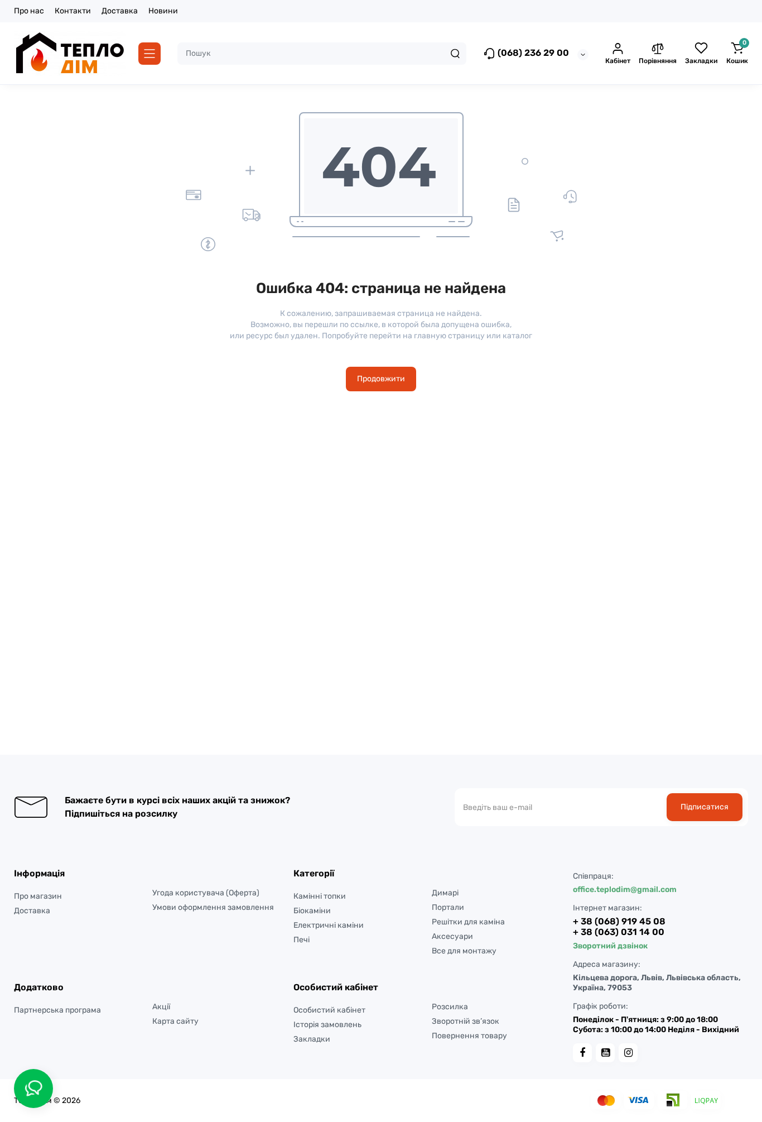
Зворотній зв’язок (465, 1021)
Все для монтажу (464, 951)
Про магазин (38, 896)
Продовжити (381, 378)
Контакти (73, 11)
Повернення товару (469, 1036)
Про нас (29, 11)
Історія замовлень (327, 1024)
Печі (301, 939)
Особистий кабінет (329, 1010)
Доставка (120, 11)
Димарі (445, 893)
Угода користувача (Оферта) (205, 893)
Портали (448, 907)
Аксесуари (452, 936)
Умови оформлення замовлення (213, 907)
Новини (163, 11)
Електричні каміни (328, 925)
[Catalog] (149, 53)
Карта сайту (175, 1021)
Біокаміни (312, 910)
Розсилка (450, 1006)
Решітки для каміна (468, 922)
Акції (161, 1006)
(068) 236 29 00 (532, 52)
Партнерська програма (57, 1010)
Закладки (311, 1039)
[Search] (455, 54)
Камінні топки (319, 896)
